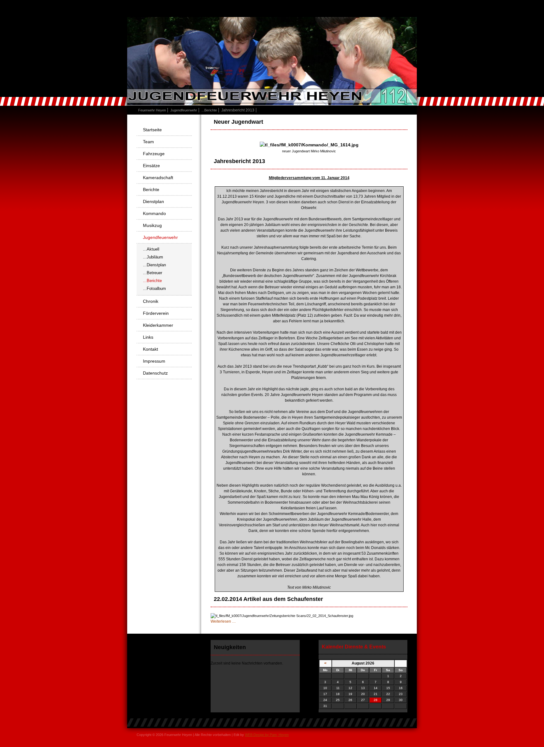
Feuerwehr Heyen (152, 110)
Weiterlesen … (223, 621)
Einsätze (151, 165)
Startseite (152, 129)
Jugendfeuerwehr (183, 110)
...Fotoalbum (154, 288)
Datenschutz (155, 373)
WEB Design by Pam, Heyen (267, 735)
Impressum (154, 361)
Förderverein (156, 313)
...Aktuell (151, 249)
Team (148, 141)
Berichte (151, 189)
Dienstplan (153, 201)
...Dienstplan (154, 265)
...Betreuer (152, 272)
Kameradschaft (158, 177)
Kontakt (150, 349)
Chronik (150, 301)
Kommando (154, 213)
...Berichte (209, 110)
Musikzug (152, 225)
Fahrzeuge (154, 153)
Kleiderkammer (158, 325)
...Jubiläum (153, 257)
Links (148, 337)
